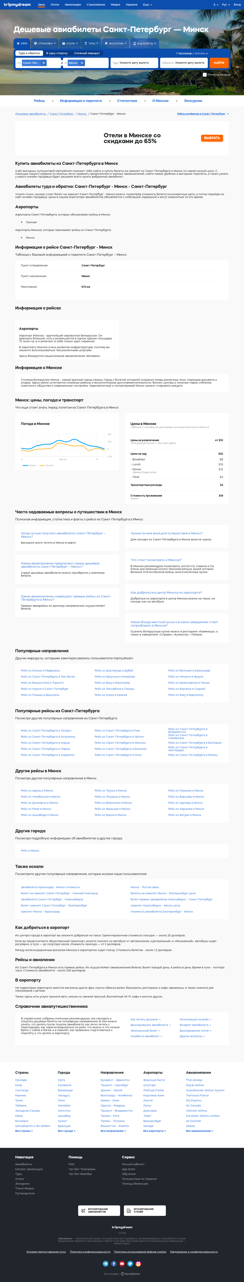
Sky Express (193, 1100)
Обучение (129, 1174)
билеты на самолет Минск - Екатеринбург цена (163, 893)
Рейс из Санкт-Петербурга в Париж (45, 749)
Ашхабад (64, 1116)
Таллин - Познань (113, 1121)
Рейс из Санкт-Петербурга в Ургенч (119, 736)
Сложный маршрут (87, 53)
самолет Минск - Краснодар (40, 911)
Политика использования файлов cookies (140, 1252)
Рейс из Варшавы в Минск (186, 796)
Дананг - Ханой (111, 1090)
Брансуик (64, 1126)
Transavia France (197, 1095)
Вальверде (65, 1090)
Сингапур (21, 1090)
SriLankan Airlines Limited (202, 1116)
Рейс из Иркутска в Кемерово (115, 676)
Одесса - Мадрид (113, 1105)
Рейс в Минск (30, 850)
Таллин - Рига (110, 1116)
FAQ (71, 1164)
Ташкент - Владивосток (117, 1110)
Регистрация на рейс (194, 1019)
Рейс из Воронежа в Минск (113, 802)
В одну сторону (57, 53)
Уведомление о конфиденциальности (194, 1252)
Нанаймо (64, 1105)
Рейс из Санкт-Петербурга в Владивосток (187, 730)
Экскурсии (22, 1183)
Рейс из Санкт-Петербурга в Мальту (193, 755)
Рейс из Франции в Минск (112, 809)
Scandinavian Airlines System (205, 1090)
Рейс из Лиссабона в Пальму (114, 688)
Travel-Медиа (24, 1188)
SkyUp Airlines (195, 1085)
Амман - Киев (110, 1100)
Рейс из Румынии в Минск (185, 790)
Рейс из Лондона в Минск (112, 796)
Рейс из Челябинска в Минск (40, 796)
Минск (82, 113)
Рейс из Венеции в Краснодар (189, 670)
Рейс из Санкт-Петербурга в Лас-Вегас (48, 676)
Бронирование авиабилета (150, 1025)
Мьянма (20, 1095)
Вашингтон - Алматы (115, 1126)
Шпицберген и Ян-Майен (32, 1126)
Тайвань (20, 1105)
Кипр (18, 1085)
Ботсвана (21, 1121)
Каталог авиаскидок (29, 1169)
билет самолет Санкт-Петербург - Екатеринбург (54, 905)
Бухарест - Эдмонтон (115, 1080)
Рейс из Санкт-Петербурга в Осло (118, 755)
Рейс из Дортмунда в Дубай (114, 670)
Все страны (23, 1131)
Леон (61, 1100)
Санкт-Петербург (62, 113)
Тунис (19, 1100)
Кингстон (64, 1110)
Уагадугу (64, 1095)
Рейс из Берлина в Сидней (186, 688)
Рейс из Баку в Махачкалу (112, 682)
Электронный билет (144, 1030)
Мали (19, 1116)
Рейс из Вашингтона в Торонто (42, 682)
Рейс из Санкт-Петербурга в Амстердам (187, 749)
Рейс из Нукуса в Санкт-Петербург (44, 688)
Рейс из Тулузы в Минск (111, 790)
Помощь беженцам (135, 1183)
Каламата (64, 1085)
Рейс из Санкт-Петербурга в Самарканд (187, 736)
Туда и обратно (29, 53)
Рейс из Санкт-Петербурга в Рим (117, 730)
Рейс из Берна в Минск (110, 815)
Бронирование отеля (194, 1030)
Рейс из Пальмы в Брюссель (40, 695)
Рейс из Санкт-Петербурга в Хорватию (48, 755)
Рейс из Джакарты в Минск (39, 802)
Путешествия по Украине (139, 1179)
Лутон (147, 1105)
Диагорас (150, 1110)
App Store (128, 1169)
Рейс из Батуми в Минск (184, 815)
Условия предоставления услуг (46, 1252)
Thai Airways (194, 1080)
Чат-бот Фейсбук (80, 1174)
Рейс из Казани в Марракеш (40, 670)
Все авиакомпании (198, 1131)
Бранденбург (152, 1121)
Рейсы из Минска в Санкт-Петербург (201, 113)
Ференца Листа (154, 1080)
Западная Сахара (27, 1110)
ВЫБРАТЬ (212, 138)
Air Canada (193, 1105)
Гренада (21, 1080)
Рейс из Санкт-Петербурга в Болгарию (195, 742)
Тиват (147, 1116)
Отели (19, 1179)
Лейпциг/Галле (153, 1090)
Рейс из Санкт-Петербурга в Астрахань (48, 736)
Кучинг (62, 1121)
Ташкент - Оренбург (114, 1085)
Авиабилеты (23, 1164)
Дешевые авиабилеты (31, 113)
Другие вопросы (191, 1036)
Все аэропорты (153, 1131)
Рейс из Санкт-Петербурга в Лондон (46, 730)
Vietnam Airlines (196, 1110)
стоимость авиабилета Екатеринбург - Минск (162, 911)
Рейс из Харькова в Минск (186, 809)
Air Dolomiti (193, 1121)
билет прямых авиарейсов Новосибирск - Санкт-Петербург (172, 899)
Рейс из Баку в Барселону (185, 695)
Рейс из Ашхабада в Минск (39, 815)
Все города (66, 1131)
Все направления (112, 1131)
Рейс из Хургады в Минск (185, 802)
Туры (18, 1174)
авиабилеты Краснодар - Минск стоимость (50, 887)
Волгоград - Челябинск (116, 1095)
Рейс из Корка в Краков (111, 695)
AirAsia (190, 1126)
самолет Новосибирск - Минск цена (155, 905)
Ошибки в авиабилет (145, 1036)
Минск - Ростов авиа (145, 887)
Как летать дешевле (145, 1019)
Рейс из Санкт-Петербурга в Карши (45, 742)
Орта (61, 1080)
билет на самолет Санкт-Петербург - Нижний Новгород (59, 893)
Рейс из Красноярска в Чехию (189, 682)
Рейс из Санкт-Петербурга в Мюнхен (120, 742)
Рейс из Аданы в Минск (37, 790)
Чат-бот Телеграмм (82, 1169)
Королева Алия (153, 1095)
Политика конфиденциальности (90, 1252)
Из (19, 63)
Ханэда (148, 1126)
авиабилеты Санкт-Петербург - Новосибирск (52, 899)
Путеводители (25, 1193)
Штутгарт (149, 1085)
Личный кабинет (133, 1164)
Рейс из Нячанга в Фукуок (185, 676)
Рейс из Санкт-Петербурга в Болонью (121, 749)
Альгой (148, 1100)
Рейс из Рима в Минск (36, 809)
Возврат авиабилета (194, 1025)
